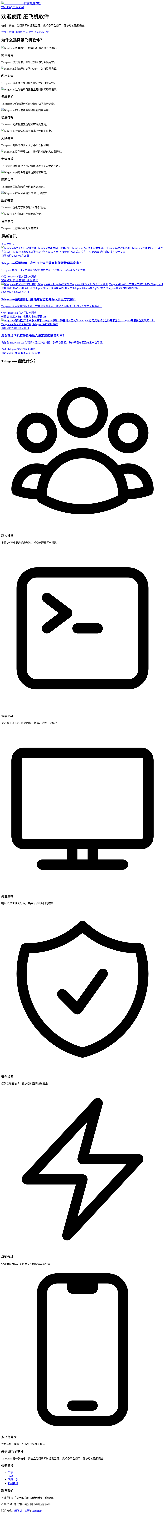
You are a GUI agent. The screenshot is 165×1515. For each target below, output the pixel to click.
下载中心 (13, 1479)
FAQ (9, 7)
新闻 (21, 7)
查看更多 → (8, 244)
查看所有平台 (42, 32)
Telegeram (36, 1510)
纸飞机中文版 (22, 1510)
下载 (15, 7)
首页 (3, 7)
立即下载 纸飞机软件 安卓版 (17, 32)
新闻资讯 (13, 1483)
